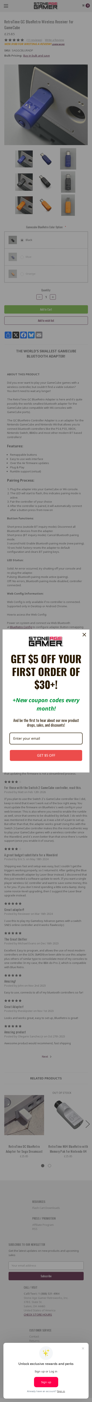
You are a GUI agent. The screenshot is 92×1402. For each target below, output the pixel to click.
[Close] (84, 635)
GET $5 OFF (46, 755)
